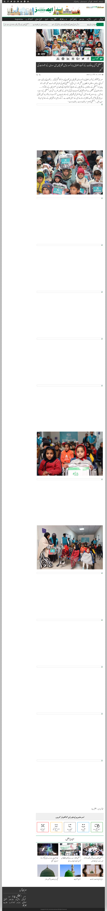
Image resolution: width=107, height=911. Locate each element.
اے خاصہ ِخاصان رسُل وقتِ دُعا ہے (53, 24)
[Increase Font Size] (40, 74)
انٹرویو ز (46, 19)
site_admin (99, 74)
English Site (19, 19)
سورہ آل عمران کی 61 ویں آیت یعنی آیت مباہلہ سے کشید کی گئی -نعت (79, 24)
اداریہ (95, 19)
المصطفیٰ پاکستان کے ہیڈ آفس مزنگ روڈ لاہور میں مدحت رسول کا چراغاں (28, 24)
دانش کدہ (89, 19)
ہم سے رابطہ (101, 1)
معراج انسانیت (77, 879)
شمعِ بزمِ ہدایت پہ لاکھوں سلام (51, 879)
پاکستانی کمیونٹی (73, 19)
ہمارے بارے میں (83, 1)
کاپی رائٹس (90, 1)
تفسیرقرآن (101, 19)
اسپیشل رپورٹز (54, 19)
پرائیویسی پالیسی (76, 1)
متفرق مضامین (38, 19)
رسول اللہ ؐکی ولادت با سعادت (96, 879)
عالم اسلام (81, 19)
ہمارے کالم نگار (63, 19)
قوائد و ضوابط (95, 1)
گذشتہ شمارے (29, 19)
